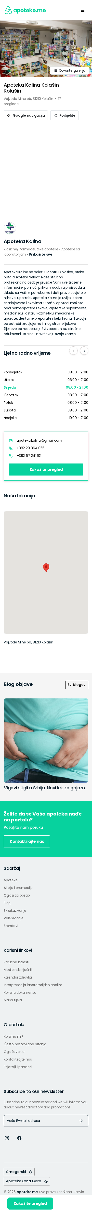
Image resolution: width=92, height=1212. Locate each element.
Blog (7, 902)
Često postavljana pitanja (25, 1044)
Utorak (9, 379)
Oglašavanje (14, 1051)
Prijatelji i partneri (18, 1066)
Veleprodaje (14, 918)
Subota (10, 410)
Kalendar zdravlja (18, 977)
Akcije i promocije (18, 887)
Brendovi (11, 925)
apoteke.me (27, 1191)
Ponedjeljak (13, 372)
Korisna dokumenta (20, 992)
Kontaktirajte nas (27, 841)
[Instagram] (7, 1138)
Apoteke (11, 880)
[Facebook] (19, 1138)
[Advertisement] (46, 169)
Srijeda (10, 387)
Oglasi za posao (17, 895)
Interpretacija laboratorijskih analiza (33, 984)
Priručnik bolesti (16, 962)
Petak (8, 402)
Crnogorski (17, 1171)
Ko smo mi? (13, 1036)
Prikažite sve (41, 254)
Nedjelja (10, 417)
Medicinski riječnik (18, 969)
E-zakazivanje (15, 910)
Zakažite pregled (46, 469)
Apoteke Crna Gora (25, 1181)
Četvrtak (11, 395)
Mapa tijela (13, 1000)
